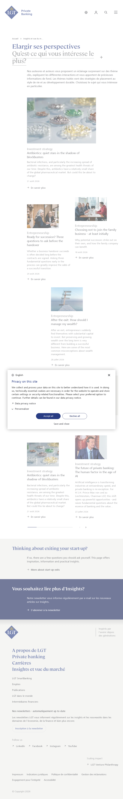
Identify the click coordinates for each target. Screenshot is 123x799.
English (19, 375)
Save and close (61, 424)
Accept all (48, 416)
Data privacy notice (25, 403)
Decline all (75, 416)
